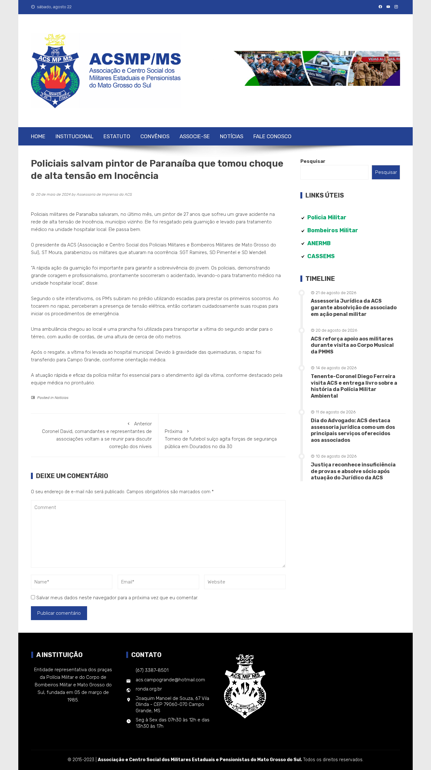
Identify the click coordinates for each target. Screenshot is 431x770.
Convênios (154, 136)
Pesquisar (312, 161)
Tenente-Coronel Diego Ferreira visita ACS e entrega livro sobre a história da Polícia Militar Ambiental (354, 386)
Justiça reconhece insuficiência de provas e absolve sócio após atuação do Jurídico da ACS (353, 471)
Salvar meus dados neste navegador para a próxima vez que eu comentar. (117, 598)
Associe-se (195, 136)
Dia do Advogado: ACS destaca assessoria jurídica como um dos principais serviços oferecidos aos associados (353, 430)
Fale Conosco (272, 136)
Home (38, 136)
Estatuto (116, 136)
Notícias (231, 136)
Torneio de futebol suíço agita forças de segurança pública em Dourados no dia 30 (221, 439)
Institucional (74, 136)
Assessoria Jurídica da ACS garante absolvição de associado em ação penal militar (354, 307)
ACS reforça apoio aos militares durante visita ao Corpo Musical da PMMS (352, 345)
